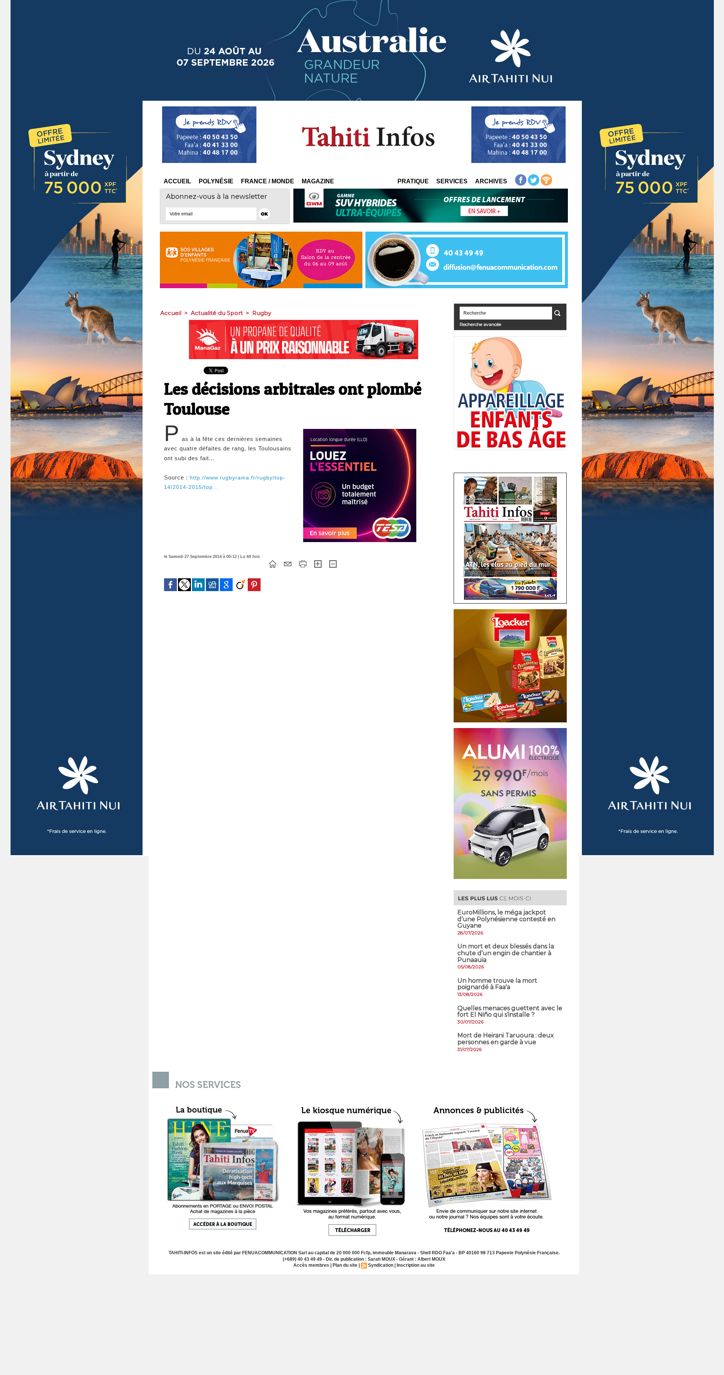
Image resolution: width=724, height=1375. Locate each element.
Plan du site (345, 1265)
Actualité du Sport (217, 312)
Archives (491, 181)
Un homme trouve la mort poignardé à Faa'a (497, 984)
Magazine (318, 181)
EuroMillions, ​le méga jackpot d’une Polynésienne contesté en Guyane (506, 919)
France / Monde (267, 181)
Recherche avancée (480, 324)
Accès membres (311, 1265)
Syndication (380, 1265)
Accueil (177, 181)
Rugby (261, 312)
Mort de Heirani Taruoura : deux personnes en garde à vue (505, 1039)
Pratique (413, 181)
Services (452, 181)
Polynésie (216, 181)
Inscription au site (416, 1265)
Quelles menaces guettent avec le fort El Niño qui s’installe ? (509, 1012)
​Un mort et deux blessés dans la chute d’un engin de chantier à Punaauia (505, 953)
